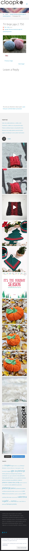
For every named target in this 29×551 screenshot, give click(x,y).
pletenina (19, 485)
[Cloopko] (12, 2)
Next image (21, 64)
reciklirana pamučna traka (8, 491)
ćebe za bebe (19, 501)
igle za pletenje (18, 470)
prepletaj (23, 488)
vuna (10, 501)
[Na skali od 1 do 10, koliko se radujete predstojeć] (14, 285)
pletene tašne (8, 485)
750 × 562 (7, 27)
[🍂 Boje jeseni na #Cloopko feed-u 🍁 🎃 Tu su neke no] (14, 311)
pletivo (13, 488)
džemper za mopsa (14, 468)
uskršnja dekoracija (6, 497)
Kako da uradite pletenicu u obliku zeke (11, 123)
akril (3, 465)
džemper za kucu (6, 468)
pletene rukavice (17, 480)
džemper (22, 465)
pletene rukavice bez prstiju (11, 482)
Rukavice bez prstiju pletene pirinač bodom (12, 130)
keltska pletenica (6, 473)
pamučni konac (9, 478)
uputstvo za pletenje (18, 493)
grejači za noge (21, 468)
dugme (12, 465)
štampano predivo (11, 504)
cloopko (7, 465)
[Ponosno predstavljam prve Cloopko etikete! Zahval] (14, 389)
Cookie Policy (5, 545)
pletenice (14, 485)
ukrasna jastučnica (9, 493)
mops (8, 475)
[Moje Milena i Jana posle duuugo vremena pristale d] (14, 155)
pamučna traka (15, 475)
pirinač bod (15, 478)
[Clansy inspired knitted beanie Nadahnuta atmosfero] (14, 207)
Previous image (9, 61)
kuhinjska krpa (14, 473)
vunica (13, 501)
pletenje (6, 488)
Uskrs (24, 494)
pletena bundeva (22, 478)
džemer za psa (17, 465)
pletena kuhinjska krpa (7, 480)
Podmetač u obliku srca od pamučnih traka (12, 125)
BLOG (7, 14)
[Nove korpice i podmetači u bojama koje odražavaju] (14, 233)
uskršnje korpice (14, 497)
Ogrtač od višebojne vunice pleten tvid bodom (13, 132)
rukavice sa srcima (18, 491)
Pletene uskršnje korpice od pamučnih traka (12, 128)
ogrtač (11, 475)
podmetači (18, 488)
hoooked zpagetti (6, 471)
